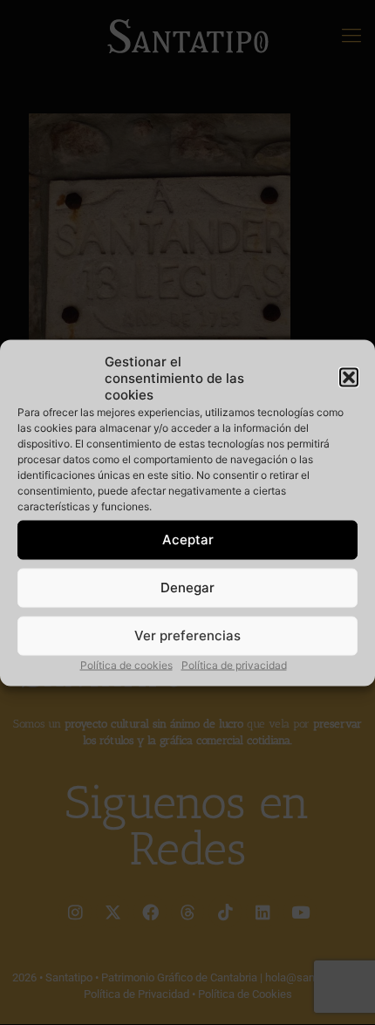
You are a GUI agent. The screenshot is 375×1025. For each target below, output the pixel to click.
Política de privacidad (234, 664)
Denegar (187, 587)
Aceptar (188, 539)
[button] (349, 377)
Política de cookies (126, 664)
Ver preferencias (187, 635)
